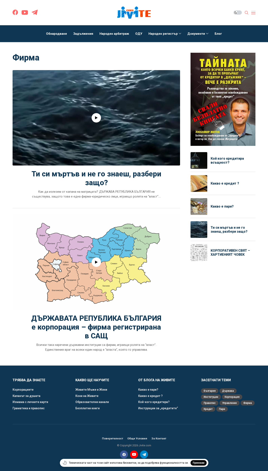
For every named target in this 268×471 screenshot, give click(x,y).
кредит (208, 409)
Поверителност (112, 438)
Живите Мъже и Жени (91, 389)
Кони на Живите (86, 396)
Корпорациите (23, 389)
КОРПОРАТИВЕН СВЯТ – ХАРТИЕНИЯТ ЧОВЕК (230, 253)
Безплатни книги (87, 408)
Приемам (199, 462)
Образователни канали (92, 402)
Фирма (247, 403)
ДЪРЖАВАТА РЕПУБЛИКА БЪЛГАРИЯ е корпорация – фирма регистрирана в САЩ (96, 327)
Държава (228, 390)
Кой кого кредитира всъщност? (227, 160)
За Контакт (158, 438)
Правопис (210, 403)
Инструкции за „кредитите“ (158, 408)
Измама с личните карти (30, 402)
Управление (229, 403)
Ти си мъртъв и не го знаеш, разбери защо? (96, 178)
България (210, 390)
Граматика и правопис (29, 408)
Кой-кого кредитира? (154, 402)
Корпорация (232, 396)
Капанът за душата (26, 396)
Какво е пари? (222, 206)
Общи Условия (137, 438)
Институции (211, 396)
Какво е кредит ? (225, 183)
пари (222, 409)
